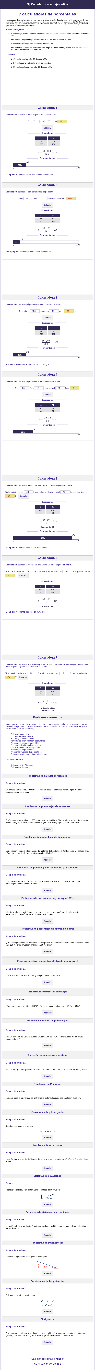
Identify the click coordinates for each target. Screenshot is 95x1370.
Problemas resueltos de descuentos (31, 548)
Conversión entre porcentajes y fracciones (29, 754)
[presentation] (23, 44)
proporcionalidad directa (30, 50)
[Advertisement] (47, 87)
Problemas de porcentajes (37, 364)
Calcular (47, 128)
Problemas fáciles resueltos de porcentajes (34, 175)
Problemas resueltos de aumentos (30, 612)
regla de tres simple (55, 48)
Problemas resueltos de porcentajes (35, 252)
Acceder (47, 799)
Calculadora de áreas (20, 767)
